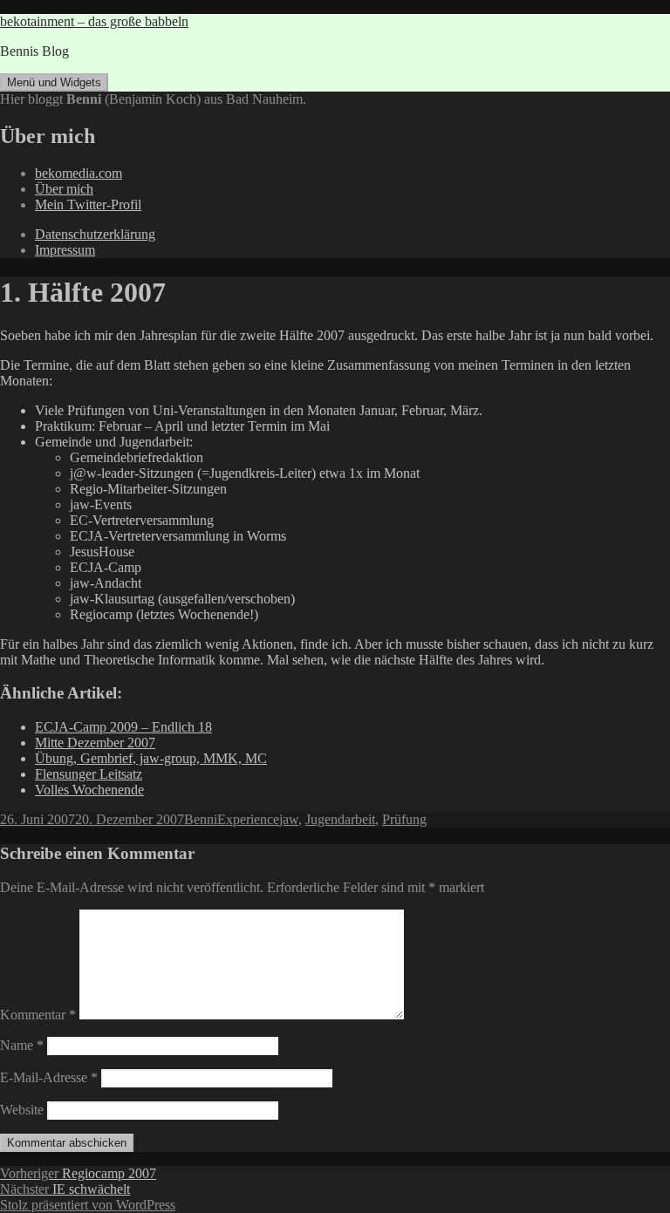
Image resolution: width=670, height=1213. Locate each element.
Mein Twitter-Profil (88, 204)
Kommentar (38, 1014)
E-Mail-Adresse (49, 1077)
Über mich (64, 188)
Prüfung (404, 819)
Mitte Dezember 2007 (95, 742)
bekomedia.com (78, 173)
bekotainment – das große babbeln (94, 21)
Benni (200, 819)
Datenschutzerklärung (95, 234)
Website (22, 1109)
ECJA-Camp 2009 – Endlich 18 (123, 726)
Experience (248, 819)
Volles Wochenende (89, 789)
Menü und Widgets (54, 82)
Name (22, 1045)
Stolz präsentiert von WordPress (87, 1204)
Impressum (65, 249)
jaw (288, 819)
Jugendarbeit (340, 819)
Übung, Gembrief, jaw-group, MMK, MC (151, 758)
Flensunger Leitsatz (88, 774)
